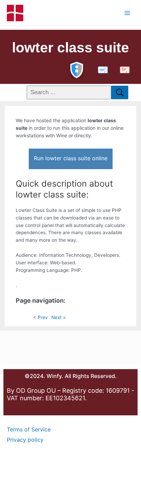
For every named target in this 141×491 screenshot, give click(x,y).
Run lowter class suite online (70, 158)
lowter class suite (70, 47)
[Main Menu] (127, 13)
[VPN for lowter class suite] (76, 69)
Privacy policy (25, 439)
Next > (58, 317)
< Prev (40, 317)
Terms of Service (29, 429)
